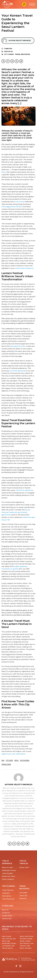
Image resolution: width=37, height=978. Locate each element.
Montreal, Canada (26, 939)
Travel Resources (22, 54)
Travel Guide (6, 764)
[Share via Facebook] (8, 61)
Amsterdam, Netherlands (11, 943)
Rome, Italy (6, 941)
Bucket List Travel (8, 876)
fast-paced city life (17, 346)
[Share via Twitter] (3, 61)
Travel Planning (7, 890)
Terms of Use (6, 918)
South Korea (19, 202)
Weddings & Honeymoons (11, 870)
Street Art (22, 898)
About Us (5, 910)
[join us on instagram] (20, 966)
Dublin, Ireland (25, 941)
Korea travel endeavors (24, 268)
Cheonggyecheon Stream (11, 207)
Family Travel (24, 867)
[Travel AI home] (9, 959)
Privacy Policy (7, 916)
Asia (2, 760)
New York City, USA (9, 939)
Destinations (6, 896)
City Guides (9, 54)
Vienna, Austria (7, 948)
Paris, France (6, 936)
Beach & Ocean (7, 867)
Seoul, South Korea (26, 936)
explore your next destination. (13, 754)
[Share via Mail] (12, 61)
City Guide (9, 760)
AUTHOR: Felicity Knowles (20, 40)
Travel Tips (23, 895)
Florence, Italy (25, 946)
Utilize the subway (23, 490)
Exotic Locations (8, 879)
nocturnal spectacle (17, 371)
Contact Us (6, 913)
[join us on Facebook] (16, 966)
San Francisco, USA (26, 943)
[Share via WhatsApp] (17, 61)
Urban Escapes (7, 873)
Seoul (3, 172)
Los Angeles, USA (8, 946)
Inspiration (6, 893)
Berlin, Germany (25, 948)
